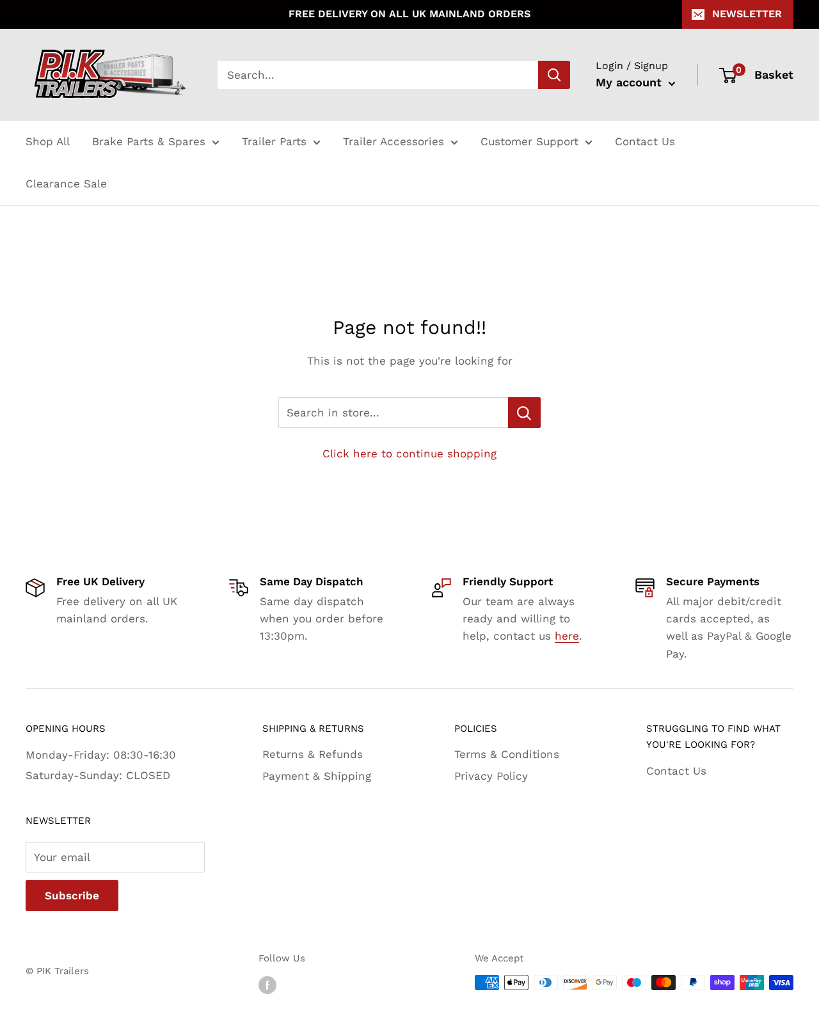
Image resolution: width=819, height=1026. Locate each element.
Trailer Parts (274, 141)
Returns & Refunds (312, 754)
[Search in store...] (524, 412)
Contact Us (645, 141)
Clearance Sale (66, 183)
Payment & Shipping (316, 776)
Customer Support (529, 141)
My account (630, 82)
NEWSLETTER (747, 14)
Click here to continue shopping (409, 453)
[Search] (554, 75)
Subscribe (72, 895)
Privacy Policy (491, 776)
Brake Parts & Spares (148, 141)
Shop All (48, 141)
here (567, 635)
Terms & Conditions (506, 754)
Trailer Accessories (393, 141)
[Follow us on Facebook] (267, 984)
